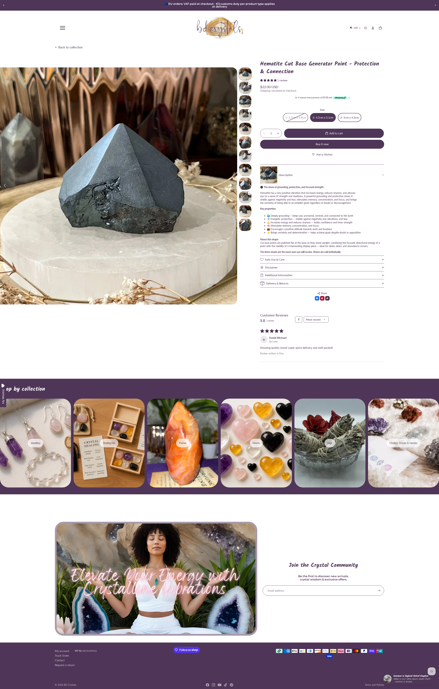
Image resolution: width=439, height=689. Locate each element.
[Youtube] (219, 685)
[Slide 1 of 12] (245, 74)
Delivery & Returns (277, 283)
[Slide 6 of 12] (245, 142)
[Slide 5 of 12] (245, 129)
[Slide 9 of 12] (245, 184)
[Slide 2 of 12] (245, 87)
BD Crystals (70, 684)
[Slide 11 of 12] (245, 211)
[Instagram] (213, 685)
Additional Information (278, 275)
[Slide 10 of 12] (245, 197)
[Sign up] (379, 590)
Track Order (62, 655)
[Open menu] (62, 28)
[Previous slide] (4, 5)
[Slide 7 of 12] (245, 156)
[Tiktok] (225, 685)
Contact (60, 660)
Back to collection (70, 47)
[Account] (373, 28)
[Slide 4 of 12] (245, 115)
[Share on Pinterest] (322, 298)
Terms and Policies (374, 684)
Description (286, 174)
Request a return (65, 665)
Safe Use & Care (274, 259)
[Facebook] (207, 685)
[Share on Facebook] (317, 298)
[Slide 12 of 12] (245, 225)
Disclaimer (271, 267)
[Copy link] (327, 298)
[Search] (365, 28)
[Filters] (298, 319)
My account (62, 650)
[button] (268, 80)
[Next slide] (435, 5)
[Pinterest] (231, 685)
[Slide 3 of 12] (245, 101)
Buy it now (322, 144)
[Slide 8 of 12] (245, 170)
